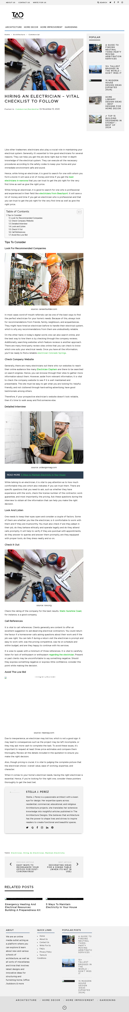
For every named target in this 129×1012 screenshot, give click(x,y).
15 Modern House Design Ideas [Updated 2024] (113, 85)
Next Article (65, 862)
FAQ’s (42, 949)
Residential (33, 109)
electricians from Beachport (53, 194)
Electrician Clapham (47, 369)
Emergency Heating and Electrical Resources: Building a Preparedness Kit (23, 907)
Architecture (13, 27)
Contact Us (24, 2)
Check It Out (17, 229)
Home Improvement (51, 27)
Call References (18, 232)
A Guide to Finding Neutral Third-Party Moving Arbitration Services (113, 52)
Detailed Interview (19, 224)
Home (7, 34)
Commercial (21, 109)
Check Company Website (23, 221)
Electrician (16, 853)
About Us (10, 2)
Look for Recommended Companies (26, 218)
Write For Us (39, 2)
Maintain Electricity (55, 853)
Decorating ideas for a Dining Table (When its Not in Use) (59, 868)
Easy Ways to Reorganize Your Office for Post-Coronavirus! (28, 868)
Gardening (71, 27)
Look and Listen (18, 226)
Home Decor (31, 27)
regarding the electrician (61, 655)
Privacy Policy (46, 952)
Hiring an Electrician (33, 853)
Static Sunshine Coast (71, 611)
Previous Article (25, 862)
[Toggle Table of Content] (78, 212)
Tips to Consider (14, 215)
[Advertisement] (78, 17)
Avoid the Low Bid (19, 235)
